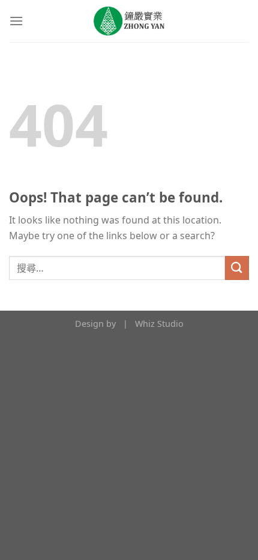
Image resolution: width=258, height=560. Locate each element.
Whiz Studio (159, 323)
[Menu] (16, 20)
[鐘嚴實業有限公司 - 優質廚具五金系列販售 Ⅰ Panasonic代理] (129, 21)
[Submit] (237, 267)
